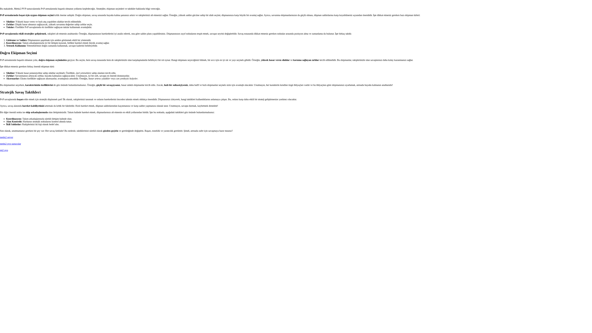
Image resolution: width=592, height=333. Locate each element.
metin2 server (6, 137)
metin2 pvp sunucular (10, 143)
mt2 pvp (4, 150)
